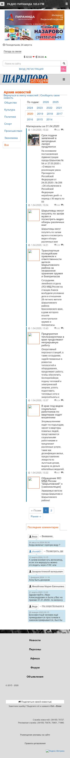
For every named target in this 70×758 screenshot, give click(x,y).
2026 (46, 102)
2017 (60, 113)
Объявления (35, 676)
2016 (30, 119)
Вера (34, 536)
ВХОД (22, 68)
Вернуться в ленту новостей (21, 95)
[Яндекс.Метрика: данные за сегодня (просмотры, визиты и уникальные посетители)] (55, 750)
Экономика (11, 138)
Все (6, 145)
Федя (34, 606)
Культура (9, 109)
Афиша (35, 658)
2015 (40, 119)
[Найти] (64, 63)
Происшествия (12, 130)
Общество (10, 102)
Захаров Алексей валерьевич (47, 571)
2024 (30, 107)
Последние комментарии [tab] (43, 527)
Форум (35, 667)
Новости (35, 640)
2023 (40, 107)
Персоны (35, 649)
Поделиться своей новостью (36, 701)
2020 (30, 113)
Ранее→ (36, 516)
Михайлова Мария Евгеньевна (47, 586)
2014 (49, 119)
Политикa (10, 116)
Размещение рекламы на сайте (35, 734)
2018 (50, 113)
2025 (56, 102)
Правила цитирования (35, 743)
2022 (49, 107)
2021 (59, 107)
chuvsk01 (36, 551)
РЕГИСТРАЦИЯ (35, 68)
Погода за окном (12, 51)
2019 (40, 113)
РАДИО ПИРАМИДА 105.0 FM (25, 4)
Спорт (8, 123)
